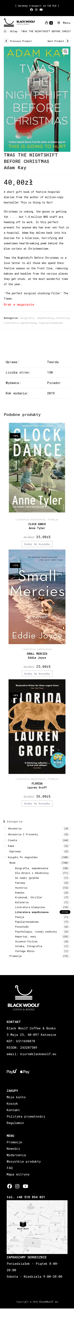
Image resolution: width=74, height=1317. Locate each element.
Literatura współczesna (20, 323)
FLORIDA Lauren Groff (37, 785)
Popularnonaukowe (51, 323)
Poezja (19, 917)
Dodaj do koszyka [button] (37, 544)
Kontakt (13, 1110)
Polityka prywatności (26, 1116)
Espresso (15, 851)
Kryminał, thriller (29, 897)
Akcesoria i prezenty (23, 834)
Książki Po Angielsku (23, 857)
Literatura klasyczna (30, 907)
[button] (65, 51)
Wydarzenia (16, 1155)
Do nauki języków (27, 878)
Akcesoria (14, 828)
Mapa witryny (18, 1174)
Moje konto (16, 1097)
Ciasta (12, 840)
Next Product (56, 41)
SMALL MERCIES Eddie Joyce (37, 655)
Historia (62, 318)
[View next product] (67, 41)
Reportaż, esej (25, 936)
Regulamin (15, 1123)
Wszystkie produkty (24, 1161)
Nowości (13, 1148)
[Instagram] (17, 1186)
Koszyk (12, 1103)
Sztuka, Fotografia (28, 946)
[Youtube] (25, 1186)
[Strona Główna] (5, 31)
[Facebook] (9, 1186)
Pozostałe (22, 926)
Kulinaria (21, 902)
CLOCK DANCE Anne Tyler (37, 526)
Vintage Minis (24, 951)
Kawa (11, 846)
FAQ (10, 1168)
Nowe (12, 862)
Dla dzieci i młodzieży (32, 873)
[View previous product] (6, 41)
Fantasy (20, 882)
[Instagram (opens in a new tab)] (36, 9)
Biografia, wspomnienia (37, 318)
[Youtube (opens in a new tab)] (41, 9)
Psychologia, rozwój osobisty (36, 931)
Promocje (53, 519)
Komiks (19, 892)
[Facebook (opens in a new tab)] (32, 9)
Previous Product (21, 41)
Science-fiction (26, 941)
